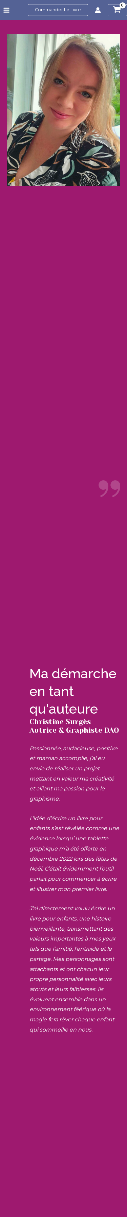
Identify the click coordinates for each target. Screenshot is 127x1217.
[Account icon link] (98, 10)
